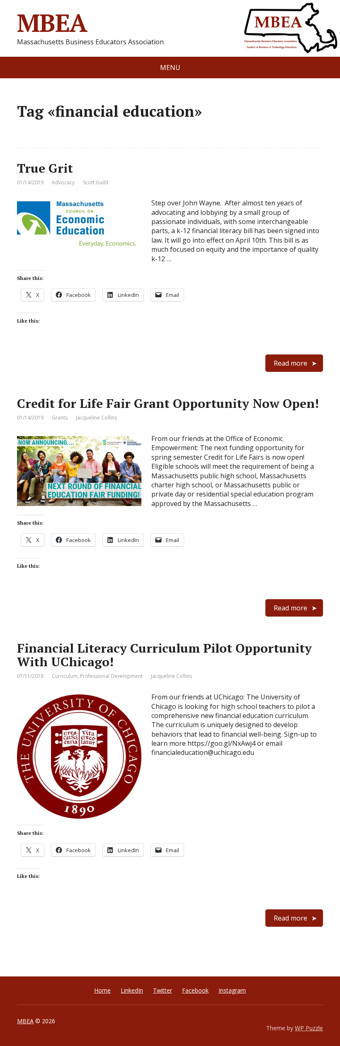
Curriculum (65, 676)
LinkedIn (132, 990)
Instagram (232, 990)
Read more (290, 363)
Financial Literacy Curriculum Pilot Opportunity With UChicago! (164, 655)
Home (102, 990)
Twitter (162, 990)
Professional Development (111, 676)
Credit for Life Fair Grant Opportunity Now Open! (168, 403)
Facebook (195, 990)
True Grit (45, 168)
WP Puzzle (309, 1028)
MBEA (52, 22)
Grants (60, 417)
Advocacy (63, 182)
